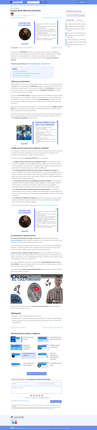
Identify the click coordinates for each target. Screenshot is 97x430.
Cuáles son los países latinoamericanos (76, 33)
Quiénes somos (29, 428)
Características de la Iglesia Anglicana (28, 364)
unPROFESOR (13, 5)
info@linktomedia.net (50, 408)
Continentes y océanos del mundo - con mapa (76, 45)
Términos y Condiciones (47, 428)
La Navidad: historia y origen (55, 364)
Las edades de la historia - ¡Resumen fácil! (77, 42)
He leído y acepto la (21, 400)
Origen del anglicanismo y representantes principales (54, 356)
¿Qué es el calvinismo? (21, 71)
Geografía (82, 15)
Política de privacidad (57, 428)
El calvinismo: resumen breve (22, 76)
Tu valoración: (27, 398)
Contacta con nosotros (37, 428)
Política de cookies (66, 428)
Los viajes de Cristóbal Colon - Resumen (76, 24)
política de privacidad (25, 401)
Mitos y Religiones (30, 5)
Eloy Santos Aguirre (19, 15)
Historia (25, 5)
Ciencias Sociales (19, 5)
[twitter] (13, 422)
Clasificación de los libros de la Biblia (75, 26)
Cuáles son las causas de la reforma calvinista (27, 73)
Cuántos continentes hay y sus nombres (76, 40)
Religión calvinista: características (55, 346)
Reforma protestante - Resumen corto (39, 64)
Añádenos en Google (57, 48)
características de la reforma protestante (47, 205)
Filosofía (76, 15)
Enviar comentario (56, 402)
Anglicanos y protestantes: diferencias (26, 347)
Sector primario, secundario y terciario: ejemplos (76, 30)
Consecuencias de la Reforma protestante (55, 338)
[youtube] (16, 422)
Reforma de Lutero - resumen (28, 338)
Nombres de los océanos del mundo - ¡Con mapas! (76, 36)
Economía (69, 15)
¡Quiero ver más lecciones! (37, 373)
